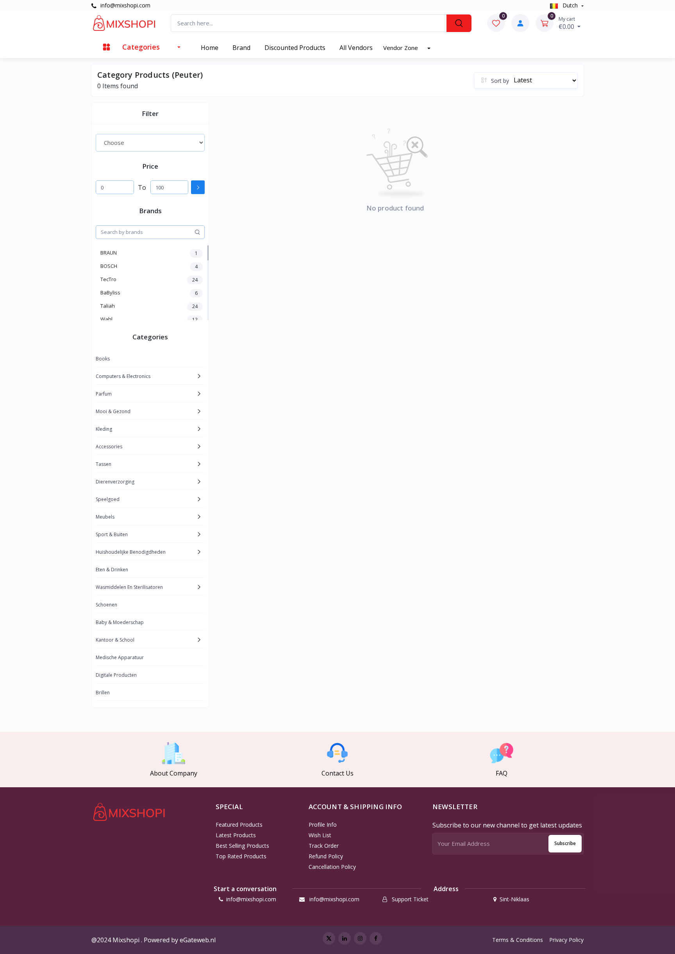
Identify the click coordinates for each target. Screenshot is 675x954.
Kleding (104, 429)
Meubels (105, 517)
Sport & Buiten (112, 534)
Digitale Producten (116, 675)
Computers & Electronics (123, 376)
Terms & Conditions (517, 939)
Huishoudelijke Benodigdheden (131, 552)
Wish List (320, 835)
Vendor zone (401, 48)
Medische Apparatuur (120, 657)
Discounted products (294, 47)
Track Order (324, 845)
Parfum (104, 394)
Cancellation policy (332, 866)
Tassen (103, 464)
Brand (241, 47)
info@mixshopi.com (124, 5)
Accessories (109, 446)
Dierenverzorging (115, 481)
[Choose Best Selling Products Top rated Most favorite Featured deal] (150, 143)
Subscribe (565, 843)
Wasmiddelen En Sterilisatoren (129, 587)
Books (103, 358)
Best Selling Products (242, 845)
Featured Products (239, 824)
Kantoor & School (115, 640)
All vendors (356, 47)
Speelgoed (108, 499)
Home (209, 47)
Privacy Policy (566, 939)
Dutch (570, 5)
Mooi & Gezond (113, 411)
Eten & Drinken (112, 569)
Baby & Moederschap (120, 622)
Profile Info (323, 824)
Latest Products (236, 835)
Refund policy (326, 856)
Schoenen (106, 604)
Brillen (103, 692)
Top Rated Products (241, 856)
